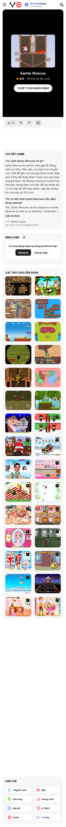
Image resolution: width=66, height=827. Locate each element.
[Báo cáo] (29, 123)
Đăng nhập (41, 252)
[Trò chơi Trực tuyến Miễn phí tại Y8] (16, 4)
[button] (12, 216)
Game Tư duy (18, 221)
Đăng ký (23, 252)
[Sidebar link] (4, 4)
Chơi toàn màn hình (33, 88)
